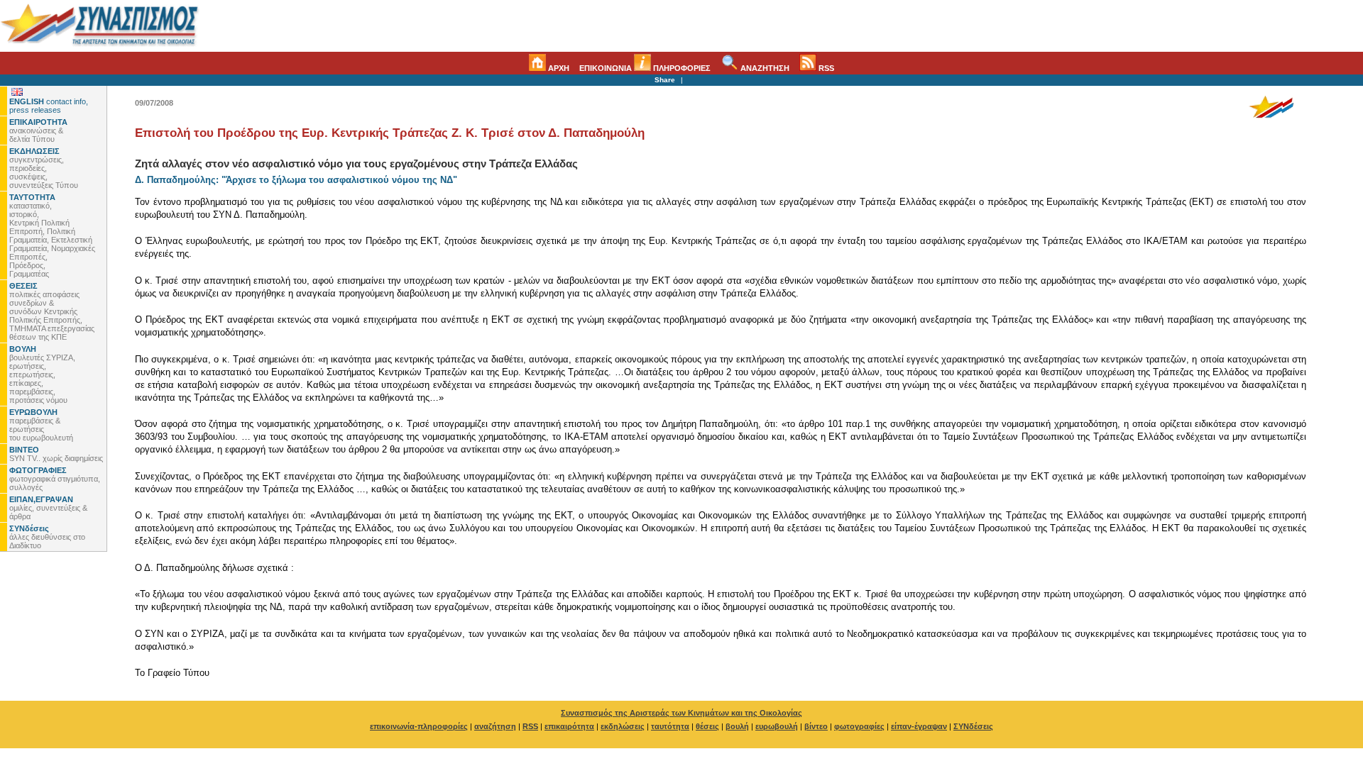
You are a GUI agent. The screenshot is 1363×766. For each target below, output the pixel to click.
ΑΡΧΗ (557, 68)
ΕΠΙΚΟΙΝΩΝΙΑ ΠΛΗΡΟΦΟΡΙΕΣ (645, 68)
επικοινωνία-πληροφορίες (419, 726)
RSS (825, 68)
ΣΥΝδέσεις (973, 726)
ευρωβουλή (776, 726)
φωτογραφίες (859, 726)
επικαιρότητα (569, 726)
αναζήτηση (495, 726)
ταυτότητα (670, 726)
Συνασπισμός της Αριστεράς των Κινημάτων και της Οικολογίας (681, 713)
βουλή (737, 726)
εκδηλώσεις (623, 726)
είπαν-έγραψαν (919, 726)
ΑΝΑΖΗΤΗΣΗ (763, 68)
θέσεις (707, 726)
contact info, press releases (48, 105)
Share (665, 80)
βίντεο (816, 726)
